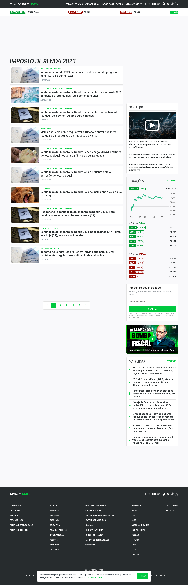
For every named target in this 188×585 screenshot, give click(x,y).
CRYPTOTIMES (172, 505)
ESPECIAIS (54, 550)
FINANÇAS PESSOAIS (58, 530)
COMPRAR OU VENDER (93, 530)
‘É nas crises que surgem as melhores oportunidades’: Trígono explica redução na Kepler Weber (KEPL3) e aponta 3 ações (154, 417)
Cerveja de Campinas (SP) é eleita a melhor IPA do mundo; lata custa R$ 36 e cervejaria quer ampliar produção (152, 405)
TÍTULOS (135, 555)
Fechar (142, 576)
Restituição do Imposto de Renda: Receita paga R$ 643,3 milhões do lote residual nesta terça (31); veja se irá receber (81, 153)
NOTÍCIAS (54, 505)
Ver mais (171, 361)
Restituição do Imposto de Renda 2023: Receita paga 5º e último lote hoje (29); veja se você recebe (80, 233)
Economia (45, 188)
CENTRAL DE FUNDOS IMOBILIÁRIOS (99, 515)
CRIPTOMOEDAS (138, 530)
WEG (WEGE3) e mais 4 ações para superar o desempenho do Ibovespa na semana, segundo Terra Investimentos (154, 370)
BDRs (133, 520)
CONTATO (14, 515)
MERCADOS (54, 510)
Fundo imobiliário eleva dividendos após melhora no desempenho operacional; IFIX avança (153, 393)
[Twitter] (176, 4)
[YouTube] (154, 4)
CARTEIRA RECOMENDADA (95, 505)
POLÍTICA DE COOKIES (19, 530)
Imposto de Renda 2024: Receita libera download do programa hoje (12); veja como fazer (79, 73)
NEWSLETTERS (90, 545)
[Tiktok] (172, 4)
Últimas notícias (73, 4)
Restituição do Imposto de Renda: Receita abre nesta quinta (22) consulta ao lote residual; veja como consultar (80, 93)
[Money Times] (27, 4)
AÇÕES (134, 510)
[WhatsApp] (163, 4)
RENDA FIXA (55, 525)
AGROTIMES (171, 510)
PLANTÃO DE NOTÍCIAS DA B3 (96, 540)
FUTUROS (135, 540)
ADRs (133, 545)
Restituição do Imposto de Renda (56, 89)
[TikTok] (172, 494)
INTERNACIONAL (57, 535)
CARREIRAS (54, 545)
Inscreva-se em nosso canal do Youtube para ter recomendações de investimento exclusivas (152, 156)
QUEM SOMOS (15, 505)
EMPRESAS (54, 515)
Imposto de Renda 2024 (50, 69)
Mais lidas (137, 361)
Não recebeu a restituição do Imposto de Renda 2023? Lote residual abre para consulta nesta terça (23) (77, 213)
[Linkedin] (158, 4)
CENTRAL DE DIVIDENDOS (95, 520)
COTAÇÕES (136, 505)
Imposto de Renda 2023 (50, 248)
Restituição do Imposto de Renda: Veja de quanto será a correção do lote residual (75, 173)
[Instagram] (149, 4)
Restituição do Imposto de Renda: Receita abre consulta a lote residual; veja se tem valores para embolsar (79, 113)
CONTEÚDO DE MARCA (93, 535)
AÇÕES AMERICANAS (140, 525)
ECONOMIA (54, 520)
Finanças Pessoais (49, 228)
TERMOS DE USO (16, 520)
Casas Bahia (92, 4)
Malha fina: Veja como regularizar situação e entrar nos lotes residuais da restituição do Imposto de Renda (78, 133)
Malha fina (45, 128)
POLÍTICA (54, 540)
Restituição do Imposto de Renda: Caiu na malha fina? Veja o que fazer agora (81, 193)
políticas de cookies (94, 577)
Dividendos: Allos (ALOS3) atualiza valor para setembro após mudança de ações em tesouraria (152, 428)
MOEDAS (135, 535)
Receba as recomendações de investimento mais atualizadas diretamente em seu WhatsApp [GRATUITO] (152, 167)
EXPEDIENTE (15, 510)
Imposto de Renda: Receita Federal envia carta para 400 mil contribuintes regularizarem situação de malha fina (77, 253)
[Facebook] (145, 4)
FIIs (133, 515)
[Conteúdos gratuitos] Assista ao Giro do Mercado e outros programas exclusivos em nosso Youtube (150, 144)
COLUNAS (88, 525)
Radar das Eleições (112, 4)
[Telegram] (168, 4)
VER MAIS (171, 181)
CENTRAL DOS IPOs (92, 510)
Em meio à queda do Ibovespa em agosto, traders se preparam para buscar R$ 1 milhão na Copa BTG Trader (153, 440)
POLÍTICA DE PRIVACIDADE (21, 525)
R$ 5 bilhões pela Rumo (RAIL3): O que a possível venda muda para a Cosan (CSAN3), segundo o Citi (152, 382)
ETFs (133, 550)
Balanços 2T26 (133, 4)
